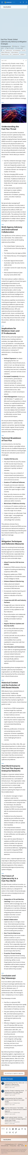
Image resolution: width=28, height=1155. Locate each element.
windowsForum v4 (10, 1144)
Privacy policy (13, 1145)
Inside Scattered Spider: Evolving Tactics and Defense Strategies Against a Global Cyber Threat (15, 1118)
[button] (16, 1144)
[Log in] (20, 2)
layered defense (14, 52)
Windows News (16, 1093)
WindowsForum (6, 46)
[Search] (26, 2)
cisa (4, 50)
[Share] (23, 60)
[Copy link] (26, 60)
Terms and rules (4, 1145)
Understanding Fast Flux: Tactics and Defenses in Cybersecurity (14, 1083)
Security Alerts (16, 1086)
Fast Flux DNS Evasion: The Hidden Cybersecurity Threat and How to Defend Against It (16, 1109)
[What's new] (23, 2)
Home (22, 1145)
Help (18, 1145)
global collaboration (5, 52)
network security (4, 54)
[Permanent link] (17, 129)
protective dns (16, 54)
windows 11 (22, 54)
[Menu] (2, 2)
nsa (10, 54)
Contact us (20, 1144)
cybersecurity (9, 50)
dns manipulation (17, 50)
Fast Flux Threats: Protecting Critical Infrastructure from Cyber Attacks (14, 1091)
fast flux (23, 50)
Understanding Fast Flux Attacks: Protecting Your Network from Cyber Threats (14, 1100)
